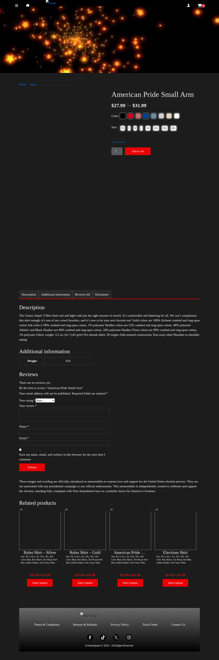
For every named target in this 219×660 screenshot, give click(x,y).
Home (23, 84)
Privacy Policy (120, 624)
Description (29, 294)
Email (24, 438)
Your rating (27, 400)
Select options (39, 582)
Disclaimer (102, 294)
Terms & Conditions (46, 624)
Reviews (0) (82, 294)
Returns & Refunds (85, 624)
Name (24, 426)
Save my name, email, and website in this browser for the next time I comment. (62, 457)
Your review (28, 405)
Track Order (150, 624)
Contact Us (178, 624)
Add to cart (138, 151)
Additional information (55, 294)
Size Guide (118, 142)
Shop (33, 84)
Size (114, 127)
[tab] (29, 294)
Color (114, 116)
